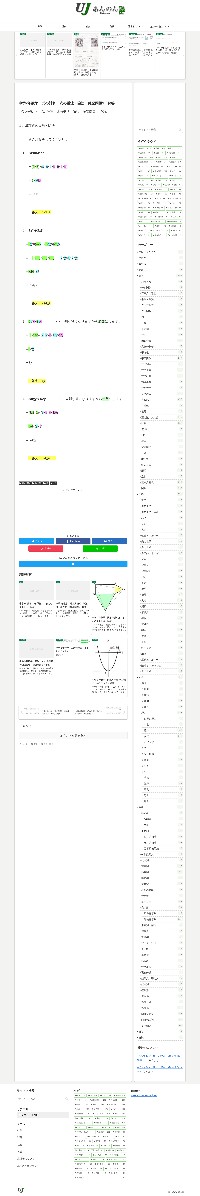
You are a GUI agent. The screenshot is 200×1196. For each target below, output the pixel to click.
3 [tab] (104, 81)
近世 (163, 795)
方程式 (161, 399)
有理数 (161, 405)
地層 (161, 588)
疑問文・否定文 (161, 978)
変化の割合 (161, 346)
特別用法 (161, 966)
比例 (161, 423)
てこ (161, 500)
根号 (161, 411)
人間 (161, 529)
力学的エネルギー (161, 553)
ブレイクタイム (160, 252)
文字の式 (161, 393)
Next (183, 55)
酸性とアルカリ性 (161, 665)
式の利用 (161, 364)
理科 (160, 494)
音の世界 (161, 671)
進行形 (161, 996)
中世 (163, 724)
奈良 (163, 747)
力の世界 (161, 547)
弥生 (163, 771)
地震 (161, 594)
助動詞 (161, 872)
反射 (161, 582)
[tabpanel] (32, 55)
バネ (161, 517)
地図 (163, 689)
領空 (163, 706)
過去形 (161, 1007)
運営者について (25, 1158)
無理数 (161, 429)
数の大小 (161, 387)
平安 (163, 765)
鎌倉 (163, 801)
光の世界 (161, 541)
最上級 (161, 948)
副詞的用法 (163, 836)
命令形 (161, 895)
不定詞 (161, 830)
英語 (160, 807)
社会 (160, 677)
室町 (163, 759)
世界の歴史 (163, 718)
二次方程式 (161, 305)
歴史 (161, 712)
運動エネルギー (161, 659)
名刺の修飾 (161, 889)
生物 (161, 641)
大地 (161, 600)
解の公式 (161, 464)
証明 (161, 470)
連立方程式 (161, 482)
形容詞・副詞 (161, 925)
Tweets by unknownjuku (144, 1095)
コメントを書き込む (73, 735)
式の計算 (37, 483)
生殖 (161, 635)
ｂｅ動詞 (161, 1025)
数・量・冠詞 (161, 942)
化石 (161, 576)
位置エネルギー (161, 535)
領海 (163, 700)
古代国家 (163, 742)
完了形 (161, 907)
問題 (160, 269)
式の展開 (161, 370)
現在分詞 (161, 972)
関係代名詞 (161, 1019)
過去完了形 (163, 919)
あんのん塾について (28, 1166)
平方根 (161, 352)
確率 (161, 440)
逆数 (54, 483)
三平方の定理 (161, 293)
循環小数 (161, 381)
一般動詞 (161, 818)
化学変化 (161, 570)
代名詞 (161, 860)
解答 (160, 1031)
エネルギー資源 (161, 511)
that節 (161, 813)
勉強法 (160, 263)
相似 (161, 435)
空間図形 (161, 446)
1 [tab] (96, 81)
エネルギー (161, 505)
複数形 (161, 990)
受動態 (161, 883)
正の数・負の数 (161, 417)
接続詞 (161, 937)
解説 (160, 1037)
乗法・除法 (26, 483)
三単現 (161, 824)
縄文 (163, 789)
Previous (16, 55)
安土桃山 (163, 753)
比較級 (161, 960)
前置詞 (161, 866)
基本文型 (161, 901)
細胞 (161, 653)
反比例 (161, 328)
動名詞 (161, 877)
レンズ (161, 523)
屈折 (161, 606)
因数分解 (161, 340)
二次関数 (161, 311)
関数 (161, 488)
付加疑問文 (161, 854)
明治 (163, 777)
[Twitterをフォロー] (73, 564)
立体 (161, 452)
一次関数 (161, 287)
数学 (46, 483)
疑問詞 (161, 984)
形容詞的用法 (163, 848)
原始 (163, 730)
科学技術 (161, 647)
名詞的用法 (163, 842)
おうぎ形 (161, 281)
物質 (161, 629)
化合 (161, 559)
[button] (180, 129)
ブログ (160, 257)
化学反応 (161, 564)
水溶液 (161, 623)
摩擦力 (161, 612)
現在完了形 (163, 913)
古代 (163, 736)
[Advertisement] (73, 91)
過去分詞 (161, 1001)
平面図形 (161, 358)
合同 (161, 334)
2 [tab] (100, 81)
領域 (163, 694)
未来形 (161, 954)
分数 (161, 322)
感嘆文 (161, 931)
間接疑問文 (161, 1013)
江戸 (163, 783)
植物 (161, 618)
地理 (161, 683)
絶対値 (161, 458)
